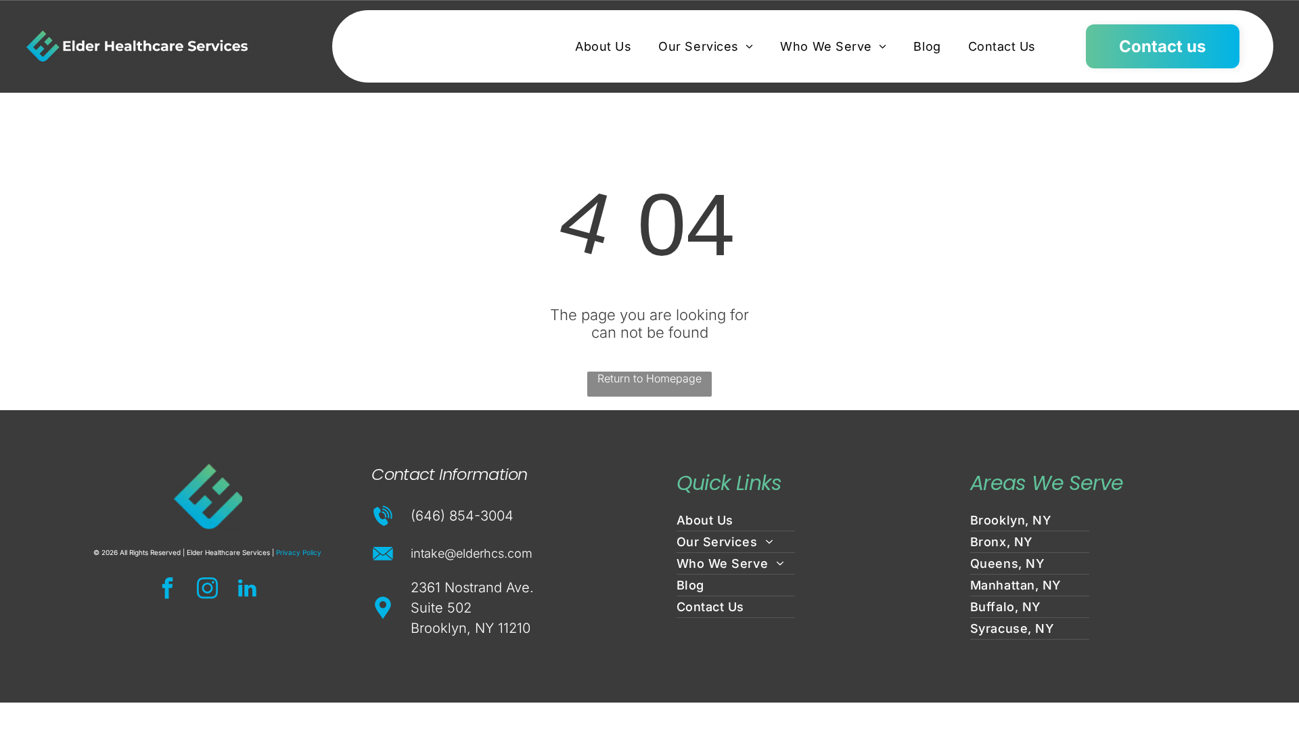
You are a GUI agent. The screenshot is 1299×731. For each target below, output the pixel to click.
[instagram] (207, 590)
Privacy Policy (298, 552)
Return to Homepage (649, 378)
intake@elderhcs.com (471, 553)
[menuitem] (603, 46)
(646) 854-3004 (462, 516)
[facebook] (167, 590)
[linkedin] (247, 590)
